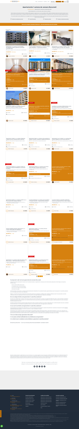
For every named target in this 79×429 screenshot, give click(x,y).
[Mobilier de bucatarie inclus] (16, 104)
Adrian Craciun (34, 120)
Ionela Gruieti (10, 88)
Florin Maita (56, 210)
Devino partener (0, 414)
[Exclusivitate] (39, 45)
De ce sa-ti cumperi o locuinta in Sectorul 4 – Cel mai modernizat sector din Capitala (39, 24)
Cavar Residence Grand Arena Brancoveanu (36, 178)
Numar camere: (8, 29)
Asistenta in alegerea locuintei (17, 19)
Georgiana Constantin (58, 242)
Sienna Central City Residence (11, 114)
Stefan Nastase (11, 148)
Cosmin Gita (33, 210)
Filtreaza (71, 30)
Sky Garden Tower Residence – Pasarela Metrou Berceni (60, 237)
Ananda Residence (9, 86)
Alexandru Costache (35, 242)
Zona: (34, 29)
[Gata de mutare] (62, 45)
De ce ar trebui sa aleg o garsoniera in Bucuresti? (22, 314)
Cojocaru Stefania (11, 56)
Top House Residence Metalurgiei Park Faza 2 (59, 268)
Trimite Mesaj (58, 1)
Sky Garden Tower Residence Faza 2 (12, 146)
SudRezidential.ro (31, 9)
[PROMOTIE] (16, 72)
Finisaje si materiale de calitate (63, 19)
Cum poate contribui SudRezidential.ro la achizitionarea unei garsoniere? (27, 316)
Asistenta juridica (48, 19)
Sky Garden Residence (33, 208)
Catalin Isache (56, 56)
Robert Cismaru (57, 88)
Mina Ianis (56, 274)
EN (64, 1)
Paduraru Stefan (34, 274)
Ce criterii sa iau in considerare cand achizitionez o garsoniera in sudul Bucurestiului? (30, 319)
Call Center (53, 1)
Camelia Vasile (33, 148)
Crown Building (32, 117)
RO (62, 1)
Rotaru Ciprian (56, 120)
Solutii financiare (33, 19)
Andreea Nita (33, 56)
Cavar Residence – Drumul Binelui (57, 85)
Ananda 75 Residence (56, 118)
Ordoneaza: (43, 29)
